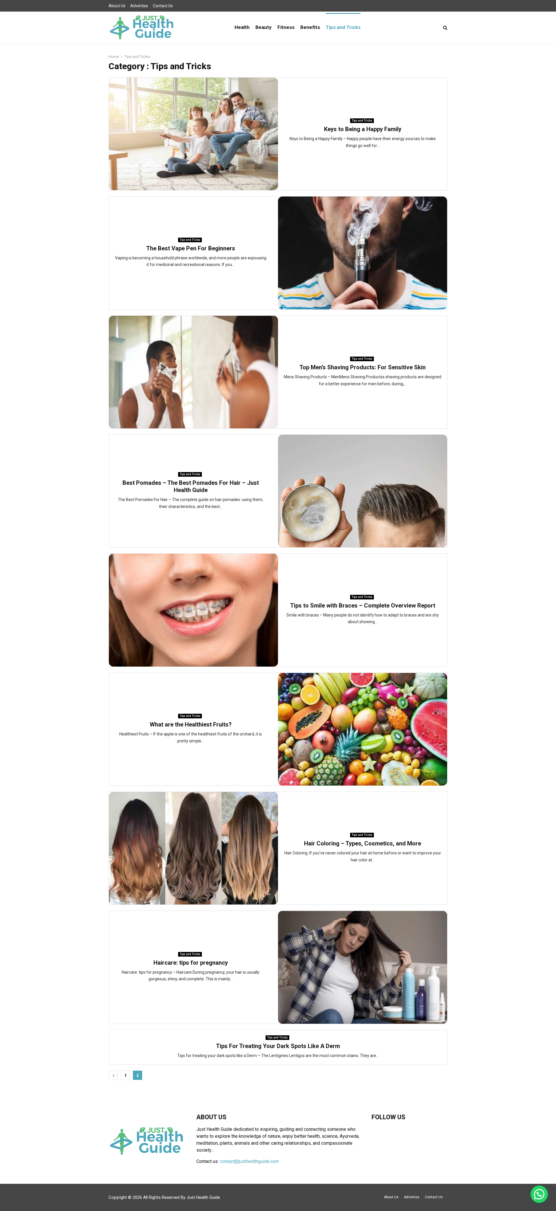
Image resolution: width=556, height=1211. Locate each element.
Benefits (310, 27)
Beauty (263, 27)
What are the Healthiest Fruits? (191, 724)
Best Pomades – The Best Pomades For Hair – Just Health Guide (190, 486)
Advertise (139, 5)
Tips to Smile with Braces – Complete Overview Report (362, 605)
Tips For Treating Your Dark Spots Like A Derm (278, 1046)
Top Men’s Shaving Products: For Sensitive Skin (362, 367)
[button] (539, 1194)
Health (242, 27)
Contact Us (163, 5)
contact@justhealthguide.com (249, 1161)
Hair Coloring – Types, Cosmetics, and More (362, 843)
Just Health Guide (203, 1197)
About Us (117, 5)
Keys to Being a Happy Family (362, 129)
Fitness (286, 27)
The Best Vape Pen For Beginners (190, 248)
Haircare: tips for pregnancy (190, 962)
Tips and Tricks (343, 27)
